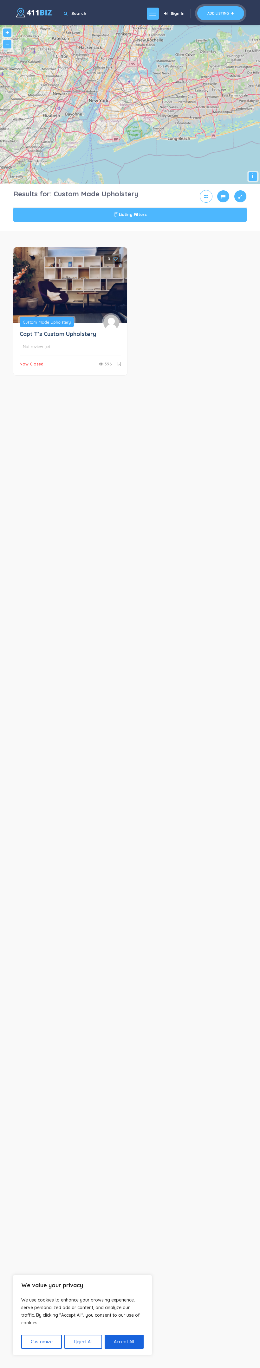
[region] (82, 1315)
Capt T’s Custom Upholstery (58, 334)
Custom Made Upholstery (47, 322)
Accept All (124, 1342)
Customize (42, 1342)
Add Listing (218, 13)
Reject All (83, 1342)
